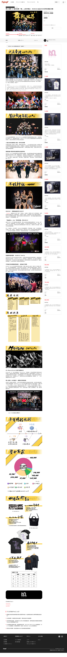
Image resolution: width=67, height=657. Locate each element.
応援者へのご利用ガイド (31, 641)
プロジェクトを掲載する (20, 2)
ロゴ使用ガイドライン (8, 643)
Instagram (8, 604)
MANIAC (8, 213)
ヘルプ (28, 639)
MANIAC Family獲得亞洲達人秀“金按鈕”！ (16, 46)
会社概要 (12, 2)
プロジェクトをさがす (31, 2)
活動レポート (21, 40)
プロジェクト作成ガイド (31, 643)
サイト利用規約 (18, 639)
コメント (36, 40)
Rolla (39, 639)
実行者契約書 (17, 641)
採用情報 (5, 641)
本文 (7, 40)
